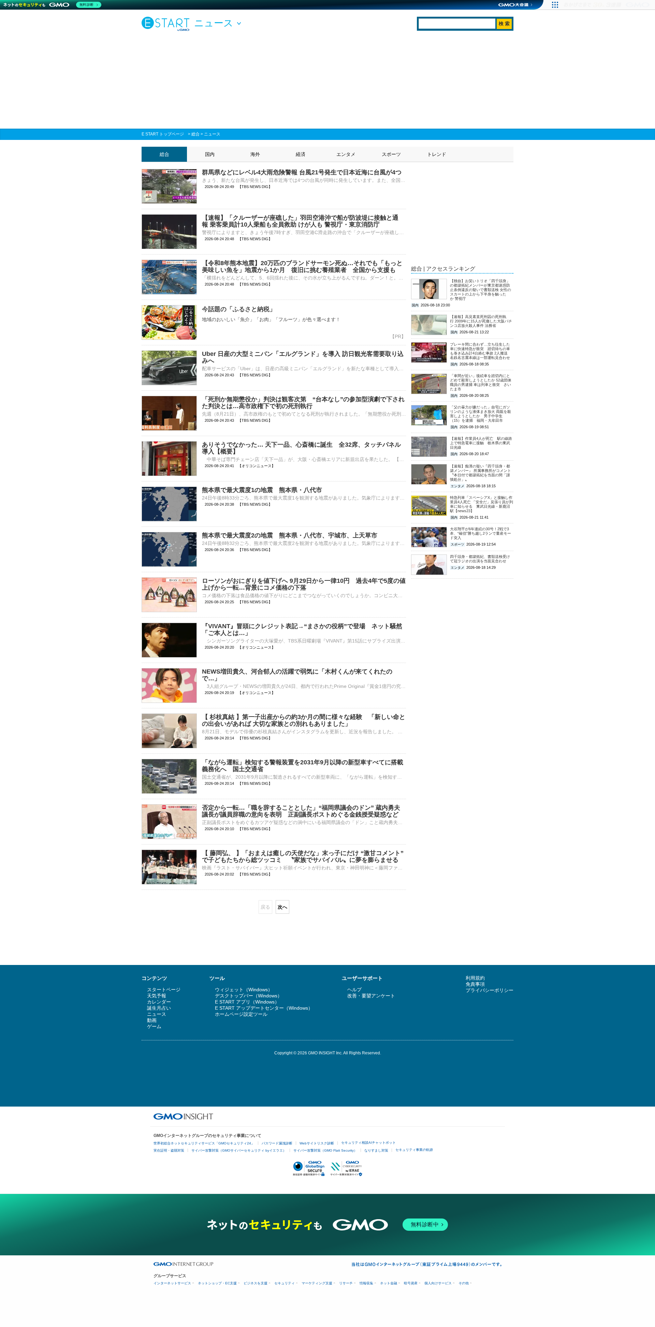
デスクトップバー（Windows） (248, 995)
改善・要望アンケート (371, 995)
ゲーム (154, 1026)
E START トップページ (163, 134)
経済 (300, 154)
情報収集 (366, 1283)
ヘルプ (354, 989)
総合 (195, 134)
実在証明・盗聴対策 (169, 1150)
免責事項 (475, 984)
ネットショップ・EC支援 (217, 1283)
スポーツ (391, 154)
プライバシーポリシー (489, 990)
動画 (152, 1020)
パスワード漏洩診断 (277, 1143)
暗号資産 (411, 1283)
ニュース (212, 134)
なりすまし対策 (376, 1150)
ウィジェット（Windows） (244, 989)
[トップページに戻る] (167, 23)
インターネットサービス (172, 1283)
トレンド (436, 154)
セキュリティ (284, 1283)
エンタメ (345, 154)
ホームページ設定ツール (241, 1014)
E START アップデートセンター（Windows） (264, 1008)
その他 (463, 1283)
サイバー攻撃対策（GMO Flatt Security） (325, 1150)
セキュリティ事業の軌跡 (414, 1150)
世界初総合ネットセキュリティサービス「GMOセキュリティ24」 (204, 1143)
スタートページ (163, 989)
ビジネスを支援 (255, 1283)
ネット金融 (388, 1283)
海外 (255, 154)
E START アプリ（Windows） (247, 1002)
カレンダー (159, 1002)
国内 (210, 154)
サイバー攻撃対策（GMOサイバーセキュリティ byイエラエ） (238, 1150)
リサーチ (346, 1283)
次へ (282, 907)
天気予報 (156, 995)
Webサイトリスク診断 (317, 1143)
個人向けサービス (438, 1283)
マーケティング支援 (317, 1283)
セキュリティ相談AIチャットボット (368, 1142)
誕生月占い (159, 1008)
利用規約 (475, 978)
